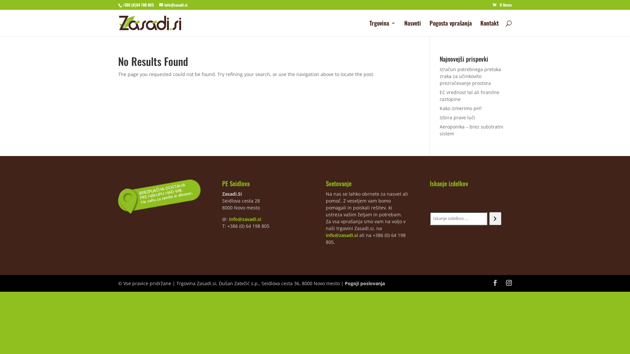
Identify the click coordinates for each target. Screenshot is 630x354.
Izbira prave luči (457, 117)
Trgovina (379, 24)
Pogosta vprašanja (451, 24)
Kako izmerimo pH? (461, 108)
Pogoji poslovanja (365, 283)
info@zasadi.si (245, 219)
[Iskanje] (495, 218)
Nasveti (412, 24)
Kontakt (489, 24)
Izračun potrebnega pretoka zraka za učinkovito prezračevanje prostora (470, 76)
